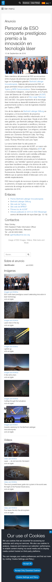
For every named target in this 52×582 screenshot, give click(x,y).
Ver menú (9, 8)
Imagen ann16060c (11, 346)
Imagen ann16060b (11, 320)
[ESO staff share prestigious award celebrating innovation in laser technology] (26, 65)
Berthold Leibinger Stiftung (33, 111)
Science (26, 3)
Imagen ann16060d (11, 372)
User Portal (35, 3)
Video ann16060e (10, 459)
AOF (40, 149)
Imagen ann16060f (11, 425)
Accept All (27, 563)
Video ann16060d (10, 508)
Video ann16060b (10, 482)
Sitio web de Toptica (18, 204)
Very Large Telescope (37, 97)
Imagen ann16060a (11, 292)
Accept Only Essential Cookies (27, 570)
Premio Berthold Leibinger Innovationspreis (26, 199)
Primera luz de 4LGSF (18, 209)
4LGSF (42, 94)
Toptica (7, 89)
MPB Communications (21, 89)
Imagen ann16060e (11, 399)
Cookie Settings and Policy (27, 577)
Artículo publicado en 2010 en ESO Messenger (28, 212)
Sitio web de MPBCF (18, 207)
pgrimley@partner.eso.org (20, 235)
